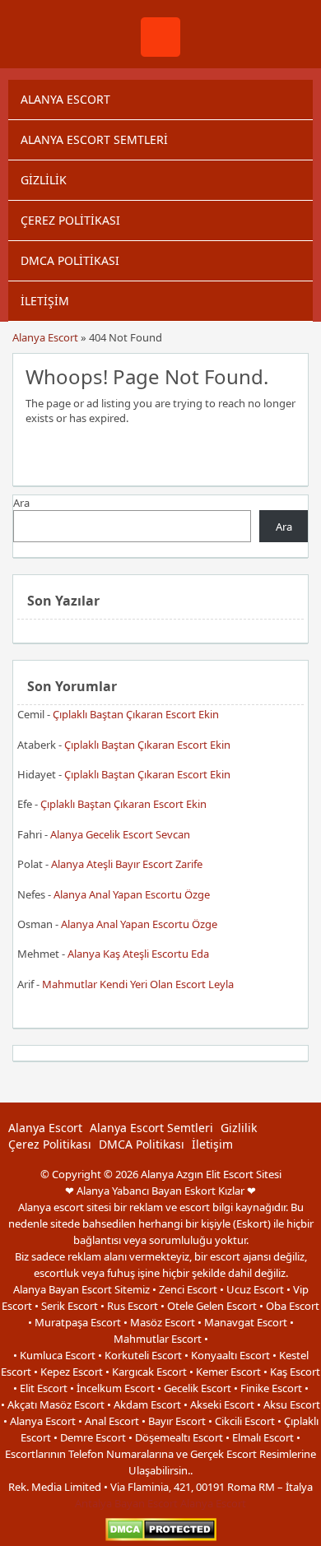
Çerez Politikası (70, 220)
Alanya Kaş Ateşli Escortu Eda (138, 953)
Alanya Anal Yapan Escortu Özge (132, 894)
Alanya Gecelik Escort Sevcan (120, 834)
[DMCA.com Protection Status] (160, 1537)
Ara (21, 502)
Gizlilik (44, 180)
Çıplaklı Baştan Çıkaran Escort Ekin (136, 714)
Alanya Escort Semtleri (94, 139)
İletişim (45, 301)
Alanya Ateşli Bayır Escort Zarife (126, 864)
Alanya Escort (65, 99)
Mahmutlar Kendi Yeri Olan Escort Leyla (138, 984)
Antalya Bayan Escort (126, 1503)
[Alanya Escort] (160, 52)
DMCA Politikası (70, 260)
